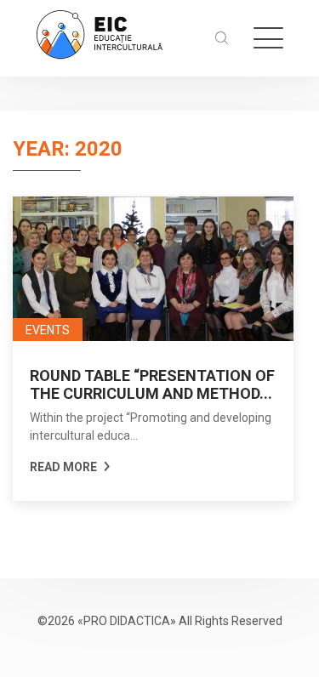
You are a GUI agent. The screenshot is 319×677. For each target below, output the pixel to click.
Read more (65, 467)
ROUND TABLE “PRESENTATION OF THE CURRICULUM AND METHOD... (152, 384)
